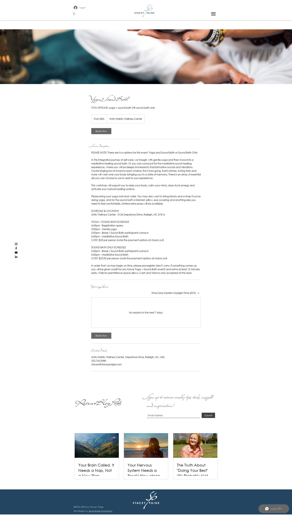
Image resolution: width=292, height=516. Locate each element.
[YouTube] (16, 252)
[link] (101, 131)
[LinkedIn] (16, 256)
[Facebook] (16, 248)
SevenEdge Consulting (100, 510)
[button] (74, 13)
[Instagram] (16, 244)
